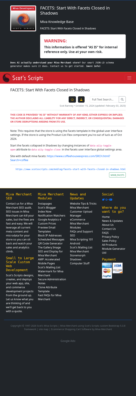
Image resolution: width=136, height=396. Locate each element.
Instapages (45, 203)
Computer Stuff (79, 263)
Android (75, 243)
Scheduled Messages (51, 239)
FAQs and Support (81, 231)
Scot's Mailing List (49, 267)
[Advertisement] (68, 369)
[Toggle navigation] (129, 78)
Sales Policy (109, 241)
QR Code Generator (50, 243)
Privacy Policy (110, 237)
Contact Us (109, 229)
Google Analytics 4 (49, 219)
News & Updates (112, 221)
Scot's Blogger (47, 207)
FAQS (105, 233)
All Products (109, 245)
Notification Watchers (51, 215)
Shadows (75, 259)
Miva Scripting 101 (81, 239)
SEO (72, 235)
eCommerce (77, 219)
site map (43, 329)
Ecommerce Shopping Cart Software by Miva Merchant (81, 329)
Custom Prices (47, 223)
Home (106, 217)
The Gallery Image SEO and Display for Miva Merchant (50, 251)
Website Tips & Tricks (83, 203)
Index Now (44, 211)
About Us (108, 225)
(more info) (93, 66)
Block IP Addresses (50, 235)
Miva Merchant (79, 207)
